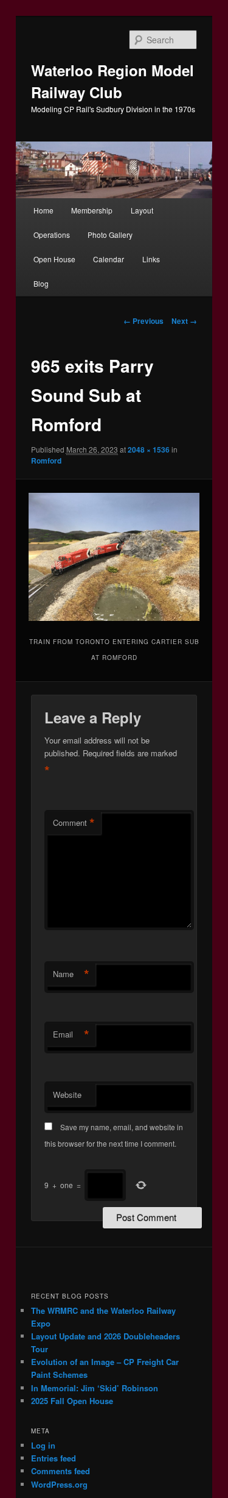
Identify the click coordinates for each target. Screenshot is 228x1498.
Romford (46, 460)
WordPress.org (59, 1484)
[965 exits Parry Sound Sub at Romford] (114, 557)
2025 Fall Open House (72, 1401)
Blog (41, 283)
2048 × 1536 (149, 449)
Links (151, 259)
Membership (91, 210)
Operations (51, 234)
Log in (43, 1445)
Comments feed (60, 1471)
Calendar (108, 259)
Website (67, 1094)
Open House (54, 259)
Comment (74, 823)
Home (43, 210)
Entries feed (53, 1458)
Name (71, 974)
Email (71, 1034)
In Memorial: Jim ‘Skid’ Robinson (94, 1388)
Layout (142, 210)
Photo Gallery (110, 234)
